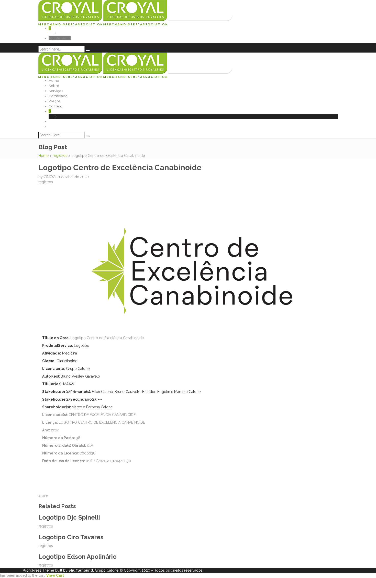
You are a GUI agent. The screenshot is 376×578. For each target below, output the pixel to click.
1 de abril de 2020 (74, 177)
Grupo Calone (106, 570)
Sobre (54, 86)
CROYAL (51, 177)
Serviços (56, 91)
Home (54, 80)
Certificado (58, 96)
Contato (55, 106)
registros (60, 156)
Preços (54, 101)
